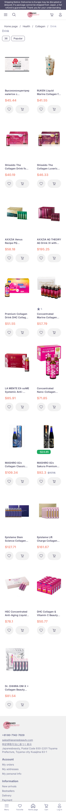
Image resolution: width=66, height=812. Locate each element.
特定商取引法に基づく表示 (17, 744)
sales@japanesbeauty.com (17, 739)
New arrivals (9, 786)
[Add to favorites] (9, 109)
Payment (7, 799)
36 (6, 38)
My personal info (11, 773)
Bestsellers (8, 790)
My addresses (10, 769)
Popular (18, 38)
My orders (8, 764)
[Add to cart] (22, 109)
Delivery (6, 795)
